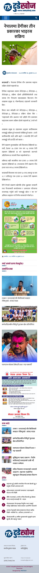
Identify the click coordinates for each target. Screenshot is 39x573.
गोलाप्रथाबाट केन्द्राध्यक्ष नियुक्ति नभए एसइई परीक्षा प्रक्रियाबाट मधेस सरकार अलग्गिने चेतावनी (22, 504)
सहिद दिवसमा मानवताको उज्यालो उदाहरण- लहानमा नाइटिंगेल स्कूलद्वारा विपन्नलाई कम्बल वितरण (25, 472)
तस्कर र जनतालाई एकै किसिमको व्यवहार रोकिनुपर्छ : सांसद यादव (16, 300)
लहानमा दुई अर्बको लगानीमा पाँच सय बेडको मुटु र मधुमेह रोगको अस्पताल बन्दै (22, 485)
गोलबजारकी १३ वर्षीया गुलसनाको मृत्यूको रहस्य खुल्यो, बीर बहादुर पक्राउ (21, 518)
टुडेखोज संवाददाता (11, 73)
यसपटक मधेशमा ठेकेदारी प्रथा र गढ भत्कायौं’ (17, 364)
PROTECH (23, 571)
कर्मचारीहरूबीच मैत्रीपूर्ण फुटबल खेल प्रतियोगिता (18, 324)
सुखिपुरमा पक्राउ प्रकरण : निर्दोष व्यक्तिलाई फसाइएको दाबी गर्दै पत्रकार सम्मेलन (24, 460)
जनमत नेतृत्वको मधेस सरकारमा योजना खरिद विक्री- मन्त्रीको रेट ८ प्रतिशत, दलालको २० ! (20, 511)
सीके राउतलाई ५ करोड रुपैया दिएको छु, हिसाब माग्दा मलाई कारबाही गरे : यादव (21, 498)
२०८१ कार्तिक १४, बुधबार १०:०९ (28, 73)
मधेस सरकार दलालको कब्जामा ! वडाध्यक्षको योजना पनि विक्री (20, 491)
